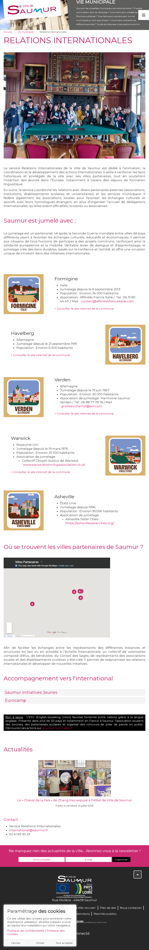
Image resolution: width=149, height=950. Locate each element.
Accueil (8, 32)
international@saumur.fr (28, 830)
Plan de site (108, 908)
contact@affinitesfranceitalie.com (107, 301)
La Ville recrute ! (85, 908)
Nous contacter (131, 908)
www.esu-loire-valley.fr (57, 728)
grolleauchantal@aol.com (81, 406)
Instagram (86, 941)
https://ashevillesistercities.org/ (89, 523)
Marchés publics (105, 914)
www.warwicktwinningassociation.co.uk (54, 464)
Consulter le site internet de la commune (85, 308)
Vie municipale (25, 32)
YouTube (78, 941)
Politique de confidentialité (25, 930)
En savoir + (74, 784)
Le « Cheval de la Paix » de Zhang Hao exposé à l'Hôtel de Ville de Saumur (74, 800)
